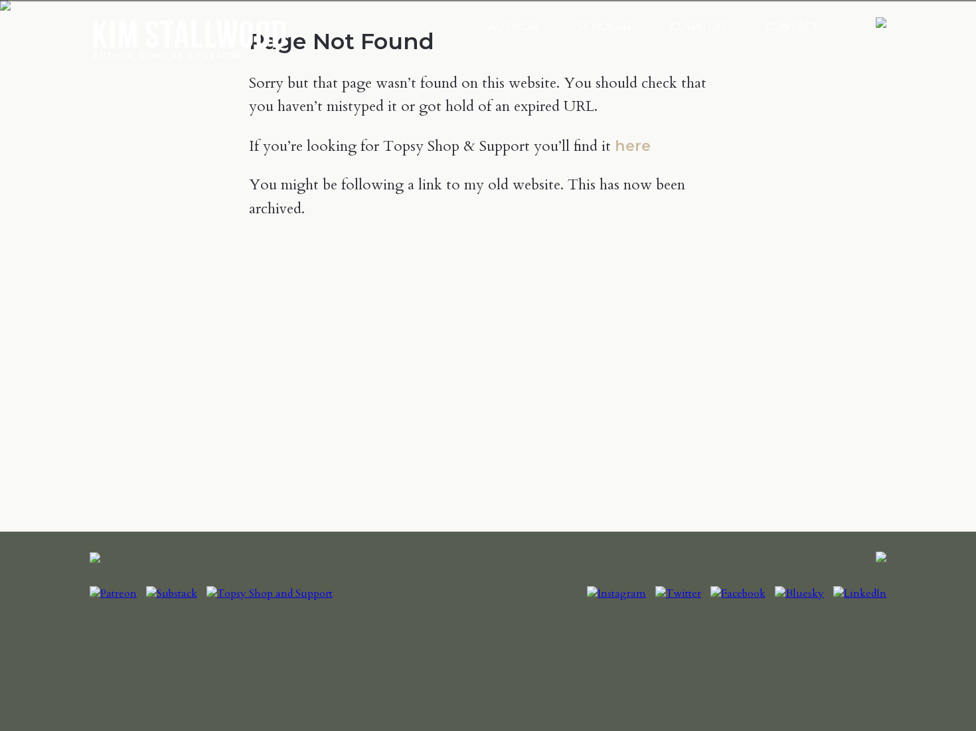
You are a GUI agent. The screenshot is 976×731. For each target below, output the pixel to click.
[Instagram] (616, 593)
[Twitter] (678, 593)
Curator (698, 27)
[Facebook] (738, 593)
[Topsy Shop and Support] (269, 593)
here (633, 145)
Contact (792, 27)
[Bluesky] (799, 593)
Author (513, 27)
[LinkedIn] (859, 593)
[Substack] (171, 593)
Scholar (604, 27)
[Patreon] (113, 593)
